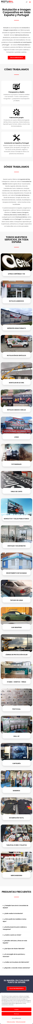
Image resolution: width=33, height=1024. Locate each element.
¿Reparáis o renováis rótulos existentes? (17, 968)
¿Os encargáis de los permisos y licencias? (14, 955)
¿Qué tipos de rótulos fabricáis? (14, 948)
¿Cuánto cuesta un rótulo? (12, 935)
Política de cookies (11, 1021)
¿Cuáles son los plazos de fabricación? (16, 962)
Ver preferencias (16, 1018)
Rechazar (16, 1014)
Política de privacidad (20, 1021)
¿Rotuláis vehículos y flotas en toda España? (15, 942)
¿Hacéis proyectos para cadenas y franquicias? (15, 928)
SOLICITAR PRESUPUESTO (16, 988)
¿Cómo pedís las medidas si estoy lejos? (14, 920)
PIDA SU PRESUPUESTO (16, 57)
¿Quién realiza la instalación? (13, 913)
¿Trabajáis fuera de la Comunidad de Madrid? (15, 907)
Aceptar (16, 1009)
